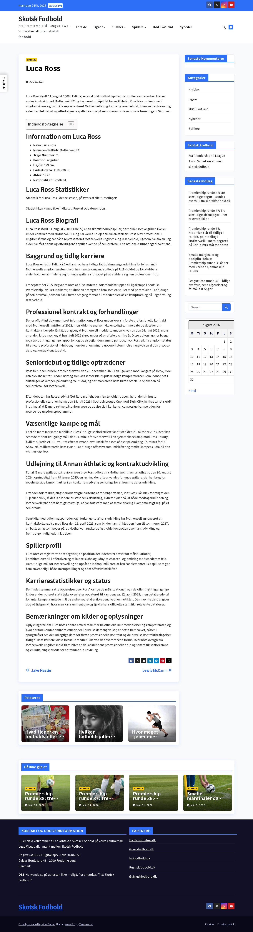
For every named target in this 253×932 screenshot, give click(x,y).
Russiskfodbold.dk (142, 867)
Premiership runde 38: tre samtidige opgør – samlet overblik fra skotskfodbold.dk (210, 196)
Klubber (118, 27)
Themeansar (86, 924)
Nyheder (186, 27)
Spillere (138, 27)
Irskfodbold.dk (139, 858)
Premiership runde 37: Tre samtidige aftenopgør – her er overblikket (208, 214)
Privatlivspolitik (225, 924)
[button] (224, 27)
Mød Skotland (163, 27)
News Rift (70, 924)
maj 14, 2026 (91, 804)
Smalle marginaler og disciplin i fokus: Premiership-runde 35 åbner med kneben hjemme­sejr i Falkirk (208, 262)
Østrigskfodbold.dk (143, 876)
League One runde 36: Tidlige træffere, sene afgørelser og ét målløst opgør (209, 284)
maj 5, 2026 (198, 804)
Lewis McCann (154, 670)
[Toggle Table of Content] (69, 124)
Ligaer (98, 27)
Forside (81, 27)
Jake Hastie (41, 670)
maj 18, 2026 (37, 804)
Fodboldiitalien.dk (142, 840)
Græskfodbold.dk (141, 849)
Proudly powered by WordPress (37, 924)
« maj (192, 390)
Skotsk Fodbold (40, 18)
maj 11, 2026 (145, 804)
